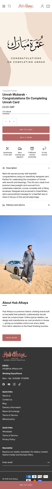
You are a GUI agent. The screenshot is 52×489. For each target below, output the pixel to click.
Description (11, 168)
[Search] (9, 6)
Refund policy (8, 419)
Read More (11, 338)
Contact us (7, 399)
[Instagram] (14, 384)
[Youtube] (9, 384)
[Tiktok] (19, 384)
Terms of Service (10, 415)
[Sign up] (48, 462)
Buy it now (26, 137)
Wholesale (7, 431)
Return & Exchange (10, 411)
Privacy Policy (8, 439)
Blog (4, 403)
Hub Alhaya (13, 479)
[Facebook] (3, 384)
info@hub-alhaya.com (12, 368)
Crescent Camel (9, 90)
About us (6, 395)
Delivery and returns (15, 205)
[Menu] (4, 6)
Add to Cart (26, 485)
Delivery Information (11, 407)
